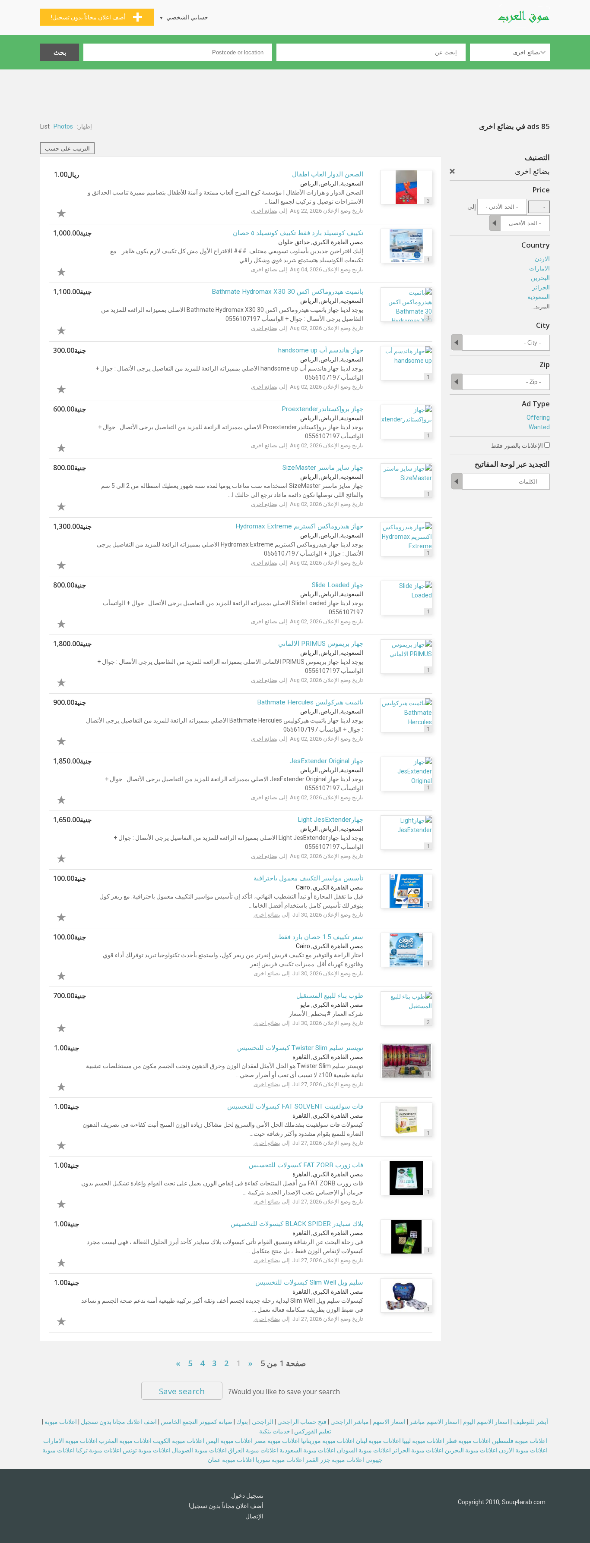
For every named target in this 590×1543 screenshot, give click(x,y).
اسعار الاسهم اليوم (486, 1421)
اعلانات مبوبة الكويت (178, 1440)
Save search (182, 1391)
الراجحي (262, 1421)
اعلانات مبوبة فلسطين (519, 1440)
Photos (63, 126)
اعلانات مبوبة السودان (364, 1450)
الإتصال (254, 1516)
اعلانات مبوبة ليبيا (423, 1440)
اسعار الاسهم (389, 1421)
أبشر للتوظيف (530, 1421)
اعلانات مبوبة (60, 1421)
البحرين (540, 277)
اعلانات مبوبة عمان (231, 1459)
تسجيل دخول (247, 1495)
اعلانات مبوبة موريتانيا (328, 1440)
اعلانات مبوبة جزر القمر (334, 1459)
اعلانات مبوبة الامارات (70, 1440)
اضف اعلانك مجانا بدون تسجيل (119, 1421)
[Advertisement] (295, 93)
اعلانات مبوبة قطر (468, 1440)
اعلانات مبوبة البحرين (471, 1450)
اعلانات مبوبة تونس (147, 1450)
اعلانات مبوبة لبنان (378, 1440)
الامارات (539, 268)
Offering (538, 417)
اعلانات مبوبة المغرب (125, 1440)
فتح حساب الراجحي (302, 1421)
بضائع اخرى (264, 210)
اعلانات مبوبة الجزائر (418, 1450)
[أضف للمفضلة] (66, 212)
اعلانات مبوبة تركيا (98, 1450)
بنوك (242, 1421)
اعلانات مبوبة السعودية (307, 1450)
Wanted (539, 427)
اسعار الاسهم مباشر (434, 1421)
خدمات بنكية (274, 1431)
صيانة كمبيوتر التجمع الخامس (196, 1421)
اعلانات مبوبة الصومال (199, 1450)
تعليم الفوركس (312, 1431)
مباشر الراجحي (349, 1421)
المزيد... (540, 306)
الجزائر (541, 287)
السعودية (538, 296)
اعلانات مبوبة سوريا (280, 1459)
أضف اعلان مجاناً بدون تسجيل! (226, 1505)
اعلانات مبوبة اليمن (229, 1440)
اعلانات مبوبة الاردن (523, 1450)
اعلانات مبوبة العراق (253, 1450)
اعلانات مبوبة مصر (277, 1440)
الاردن (542, 258)
